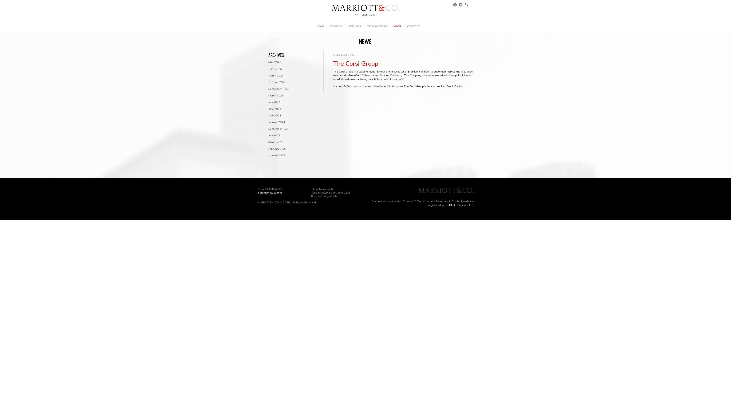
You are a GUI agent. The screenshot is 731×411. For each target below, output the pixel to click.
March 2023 (276, 142)
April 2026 (275, 69)
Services (355, 26)
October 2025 (277, 82)
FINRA (452, 205)
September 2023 (279, 129)
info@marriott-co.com (269, 192)
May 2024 (274, 115)
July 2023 (274, 135)
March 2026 (276, 75)
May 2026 (274, 62)
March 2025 (276, 95)
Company (336, 26)
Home (320, 26)
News (397, 26)
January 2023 (276, 155)
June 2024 (274, 109)
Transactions (377, 26)
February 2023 (277, 149)
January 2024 (276, 122)
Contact (413, 26)
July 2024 (274, 102)
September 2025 (279, 89)
